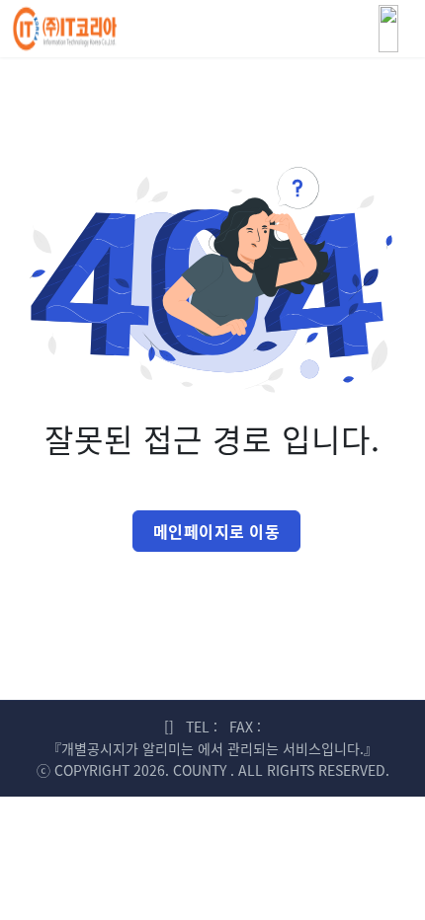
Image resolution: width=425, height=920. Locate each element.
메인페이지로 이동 (217, 531)
